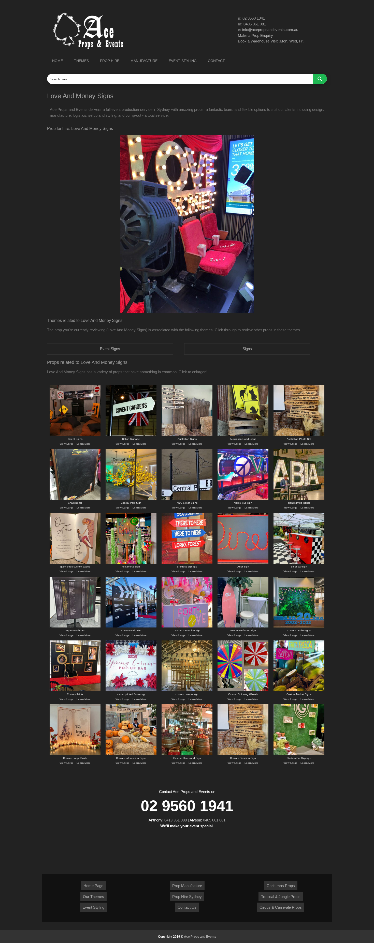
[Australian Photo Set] (299, 435)
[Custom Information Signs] (131, 754)
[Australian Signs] (187, 435)
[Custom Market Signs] (299, 690)
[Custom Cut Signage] (299, 754)
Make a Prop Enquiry (255, 35)
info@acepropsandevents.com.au (270, 29)
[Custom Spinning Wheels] (243, 690)
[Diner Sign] (243, 562)
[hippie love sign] (243, 499)
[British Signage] (131, 435)
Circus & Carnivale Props (281, 907)
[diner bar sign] (299, 562)
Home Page (93, 886)
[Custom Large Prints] (75, 754)
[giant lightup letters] (299, 499)
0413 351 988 (175, 820)
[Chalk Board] (75, 499)
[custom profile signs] (299, 626)
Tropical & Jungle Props (280, 896)
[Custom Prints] (75, 690)
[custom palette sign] (187, 690)
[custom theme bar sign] (187, 626)
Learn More (84, 443)
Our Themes (93, 896)
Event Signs (110, 349)
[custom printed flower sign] (131, 690)
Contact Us (187, 907)
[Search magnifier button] (320, 79)
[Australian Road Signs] (243, 435)
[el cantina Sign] (131, 562)
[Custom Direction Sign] (243, 754)
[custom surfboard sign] (243, 626)
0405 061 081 (254, 24)
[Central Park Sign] (131, 499)
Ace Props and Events (200, 936)
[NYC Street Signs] (187, 499)
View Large (67, 443)
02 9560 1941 (253, 18)
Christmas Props (281, 886)
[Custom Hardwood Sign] (187, 754)
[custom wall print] (131, 626)
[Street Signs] (75, 435)
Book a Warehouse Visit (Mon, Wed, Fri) (271, 41)
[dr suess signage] (187, 562)
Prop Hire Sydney (187, 896)
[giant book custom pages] (75, 562)
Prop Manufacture (187, 886)
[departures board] (75, 626)
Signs (247, 349)
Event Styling (93, 907)
